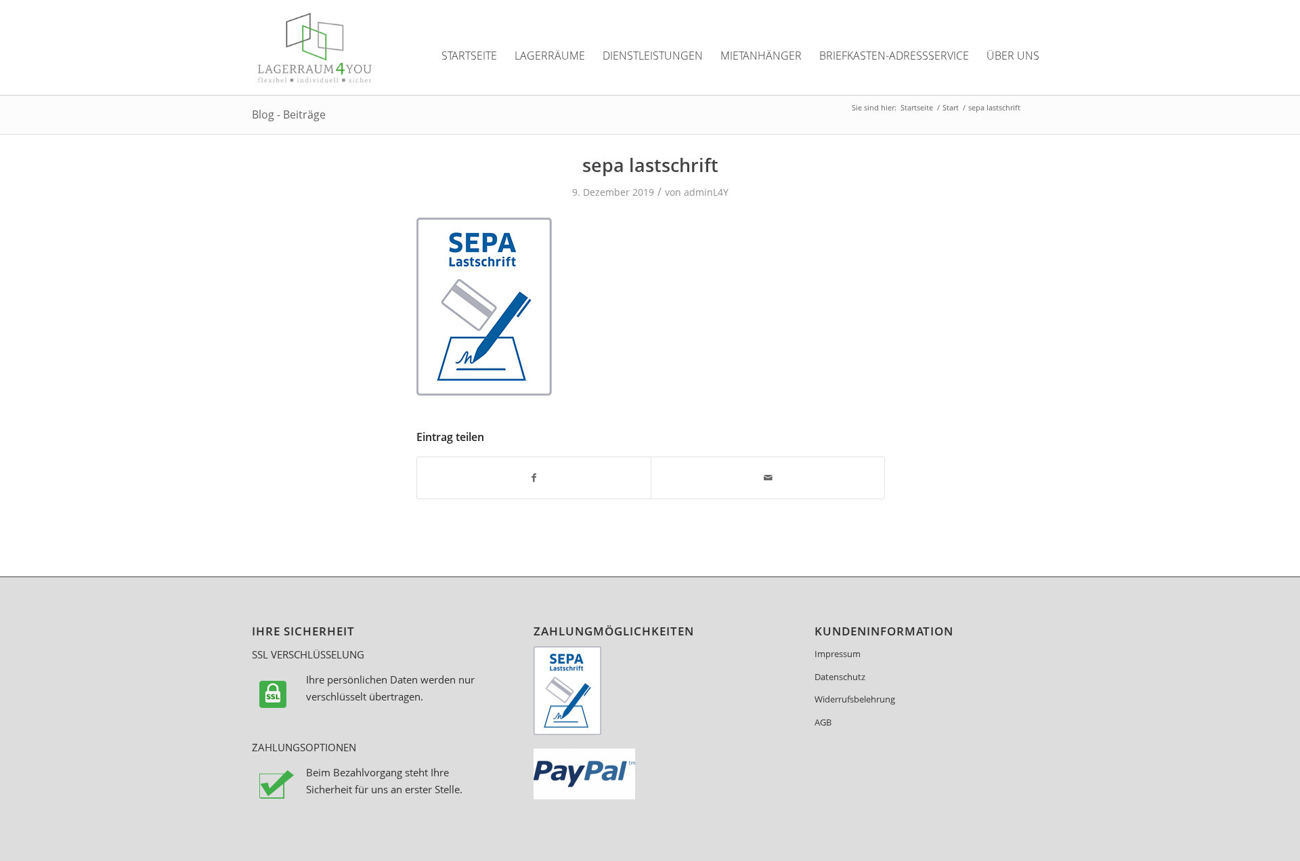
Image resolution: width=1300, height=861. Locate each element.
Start (950, 107)
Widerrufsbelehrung (855, 699)
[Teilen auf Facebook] (534, 477)
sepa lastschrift (650, 164)
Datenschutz (840, 677)
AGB (823, 722)
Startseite (917, 107)
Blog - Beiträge (289, 114)
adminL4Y (706, 192)
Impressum (838, 654)
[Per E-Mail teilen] (767, 477)
